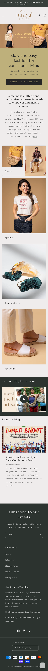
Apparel (9, 237)
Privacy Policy (11, 578)
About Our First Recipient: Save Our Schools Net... (22, 458)
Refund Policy (11, 560)
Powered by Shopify (33, 666)
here (35, 136)
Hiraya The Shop (20, 666)
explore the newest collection (24, 82)
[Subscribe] (40, 535)
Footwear (10, 368)
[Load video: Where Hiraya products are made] (24, 399)
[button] (3, 15)
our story (15, 607)
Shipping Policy (11, 566)
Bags (7, 171)
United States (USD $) (23, 648)
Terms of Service (12, 572)
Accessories (11, 303)
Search (8, 554)
